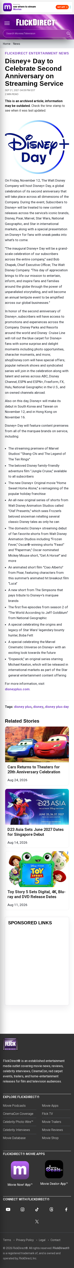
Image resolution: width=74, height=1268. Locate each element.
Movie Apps (50, 1106)
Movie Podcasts (14, 1106)
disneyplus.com (17, 689)
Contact (55, 1240)
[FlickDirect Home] (37, 22)
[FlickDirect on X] (37, 1222)
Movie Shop (50, 1138)
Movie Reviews (52, 1130)
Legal (42, 1240)
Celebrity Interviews (16, 1130)
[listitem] (37, 756)
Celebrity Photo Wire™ (18, 1122)
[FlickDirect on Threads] (51, 1209)
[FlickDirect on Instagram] (22, 1209)
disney (38, 707)
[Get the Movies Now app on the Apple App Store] (37, 7)
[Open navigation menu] (6, 23)
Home (6, 43)
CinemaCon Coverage (18, 1114)
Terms (7, 1240)
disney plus (23, 707)
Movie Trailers (51, 1122)
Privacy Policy (25, 1240)
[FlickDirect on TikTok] (37, 1209)
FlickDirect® (61, 1248)
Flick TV (47, 1114)
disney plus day (57, 707)
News (16, 43)
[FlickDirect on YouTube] (8, 1209)
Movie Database (14, 1138)
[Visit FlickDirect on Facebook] (66, 1209)
